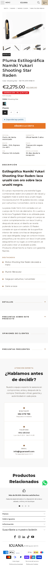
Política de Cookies (32, 564)
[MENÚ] (1, 2)
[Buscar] (38, 2)
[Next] (44, 28)
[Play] (23, 28)
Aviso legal (16, 561)
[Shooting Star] (4, 104)
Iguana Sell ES (33, 546)
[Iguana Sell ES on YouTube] (33, 537)
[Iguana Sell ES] (24, 2)
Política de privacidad (16, 564)
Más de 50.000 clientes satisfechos (24, 495)
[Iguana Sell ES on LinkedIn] (24, 537)
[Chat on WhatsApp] (44, 484)
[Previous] (4, 28)
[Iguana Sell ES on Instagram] (19, 537)
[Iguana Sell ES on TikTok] (28, 537)
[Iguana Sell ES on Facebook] (15, 537)
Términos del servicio (32, 561)
